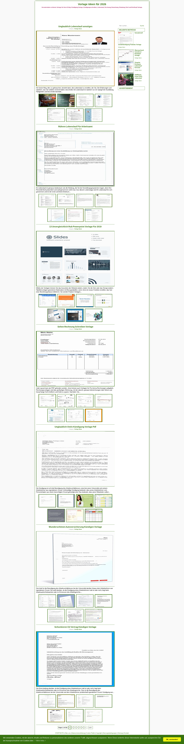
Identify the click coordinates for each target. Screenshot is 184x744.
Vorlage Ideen (78, 28)
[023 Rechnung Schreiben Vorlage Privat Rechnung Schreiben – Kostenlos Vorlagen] (47, 407)
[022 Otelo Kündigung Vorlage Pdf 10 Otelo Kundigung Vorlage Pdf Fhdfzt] (75, 522)
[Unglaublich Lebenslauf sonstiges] (75, 85)
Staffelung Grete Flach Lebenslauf (138, 76)
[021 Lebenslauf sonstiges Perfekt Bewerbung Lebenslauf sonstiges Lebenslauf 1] (93, 121)
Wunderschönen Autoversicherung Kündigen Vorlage (75, 527)
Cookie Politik (90, 733)
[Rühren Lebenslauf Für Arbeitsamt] (75, 186)
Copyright (99, 733)
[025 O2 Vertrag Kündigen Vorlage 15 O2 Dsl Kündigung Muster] (66, 707)
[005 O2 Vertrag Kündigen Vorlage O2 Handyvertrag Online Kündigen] (93, 722)
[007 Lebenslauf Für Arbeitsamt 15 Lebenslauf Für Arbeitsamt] (85, 207)
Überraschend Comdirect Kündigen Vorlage (139, 52)
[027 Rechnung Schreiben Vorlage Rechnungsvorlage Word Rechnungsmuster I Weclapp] (75, 421)
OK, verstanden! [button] (172, 739)
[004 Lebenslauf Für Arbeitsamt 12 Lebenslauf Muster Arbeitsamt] (75, 221)
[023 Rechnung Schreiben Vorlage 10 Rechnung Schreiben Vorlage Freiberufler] (93, 421)
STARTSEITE (59, 733)
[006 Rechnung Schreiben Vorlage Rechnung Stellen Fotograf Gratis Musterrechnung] (66, 407)
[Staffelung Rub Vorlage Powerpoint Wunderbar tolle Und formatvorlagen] (103, 307)
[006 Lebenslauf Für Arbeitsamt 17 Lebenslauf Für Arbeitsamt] (93, 221)
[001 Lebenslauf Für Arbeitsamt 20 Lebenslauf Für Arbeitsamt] (103, 207)
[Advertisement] (92, 16)
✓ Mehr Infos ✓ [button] (40, 741)
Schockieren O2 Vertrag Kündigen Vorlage (75, 627)
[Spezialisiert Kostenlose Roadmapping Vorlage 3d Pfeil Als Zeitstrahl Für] (85, 307)
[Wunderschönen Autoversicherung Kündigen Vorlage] (75, 586)
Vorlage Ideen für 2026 (92, 4)
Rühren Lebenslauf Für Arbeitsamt (75, 126)
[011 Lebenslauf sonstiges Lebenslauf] (47, 106)
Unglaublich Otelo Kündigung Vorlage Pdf (75, 427)
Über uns (67, 733)
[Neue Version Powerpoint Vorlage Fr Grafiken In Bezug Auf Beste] (56, 321)
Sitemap (120, 733)
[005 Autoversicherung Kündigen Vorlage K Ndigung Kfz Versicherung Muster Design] (103, 607)
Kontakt (126, 733)
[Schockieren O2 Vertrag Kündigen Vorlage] (75, 686)
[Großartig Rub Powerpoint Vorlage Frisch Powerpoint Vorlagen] (47, 307)
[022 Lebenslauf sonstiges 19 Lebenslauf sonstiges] (75, 121)
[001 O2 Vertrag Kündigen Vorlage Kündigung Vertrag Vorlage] (75, 722)
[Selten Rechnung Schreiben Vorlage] (75, 386)
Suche (142, 26)
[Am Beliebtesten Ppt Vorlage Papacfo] (93, 321)
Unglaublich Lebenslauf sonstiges (75, 26)
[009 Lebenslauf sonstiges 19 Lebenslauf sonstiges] (85, 106)
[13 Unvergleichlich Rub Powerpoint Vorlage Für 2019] (75, 286)
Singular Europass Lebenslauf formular (138, 65)
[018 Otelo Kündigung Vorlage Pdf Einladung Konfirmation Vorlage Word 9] (85, 507)
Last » (90, 727)
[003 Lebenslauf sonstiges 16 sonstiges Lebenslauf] (56, 121)
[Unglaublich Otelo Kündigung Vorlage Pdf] (75, 486)
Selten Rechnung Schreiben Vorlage (75, 327)
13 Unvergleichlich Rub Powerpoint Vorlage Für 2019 (75, 226)
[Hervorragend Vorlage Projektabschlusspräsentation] (66, 307)
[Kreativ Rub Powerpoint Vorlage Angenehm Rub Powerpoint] (75, 321)
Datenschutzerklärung (78, 733)
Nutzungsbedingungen (110, 733)
